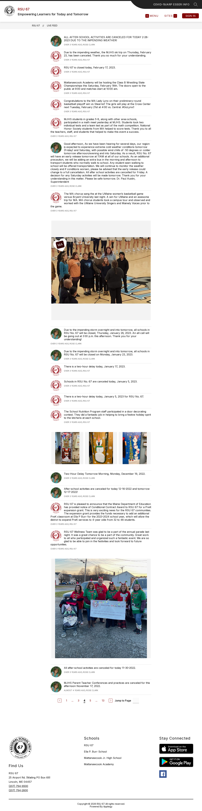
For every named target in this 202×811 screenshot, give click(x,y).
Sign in (190, 15)
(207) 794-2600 (18, 790)
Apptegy (107, 806)
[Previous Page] (60, 700)
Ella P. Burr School (95, 751)
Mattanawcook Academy (99, 764)
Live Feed (52, 25)
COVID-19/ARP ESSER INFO (171, 4)
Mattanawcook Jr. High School (102, 757)
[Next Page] (111, 700)
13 (103, 700)
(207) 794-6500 (18, 786)
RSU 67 (36, 25)
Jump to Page (123, 700)
